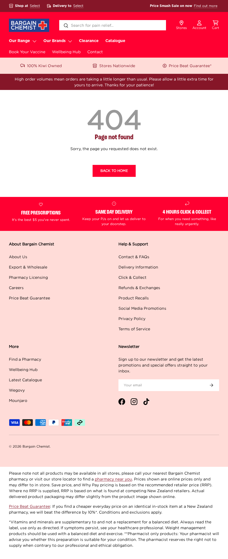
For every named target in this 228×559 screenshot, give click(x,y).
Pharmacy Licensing (28, 277)
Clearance (89, 41)
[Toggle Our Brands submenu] (70, 41)
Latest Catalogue (25, 380)
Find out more (205, 6)
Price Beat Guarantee (29, 298)
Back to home (114, 170)
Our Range (19, 41)
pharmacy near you (113, 479)
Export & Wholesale (28, 267)
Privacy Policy (131, 318)
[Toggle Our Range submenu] (34, 41)
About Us (18, 257)
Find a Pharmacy (25, 359)
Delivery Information (138, 267)
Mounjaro (18, 400)
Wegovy (17, 390)
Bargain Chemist (36, 446)
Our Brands (54, 41)
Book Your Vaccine (27, 52)
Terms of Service (134, 329)
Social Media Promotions (142, 308)
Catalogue (115, 41)
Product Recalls (133, 298)
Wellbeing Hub (66, 52)
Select (35, 6)
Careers (16, 287)
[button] (215, 25)
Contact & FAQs (133, 257)
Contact (95, 52)
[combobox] (112, 25)
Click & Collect (132, 277)
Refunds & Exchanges (139, 287)
